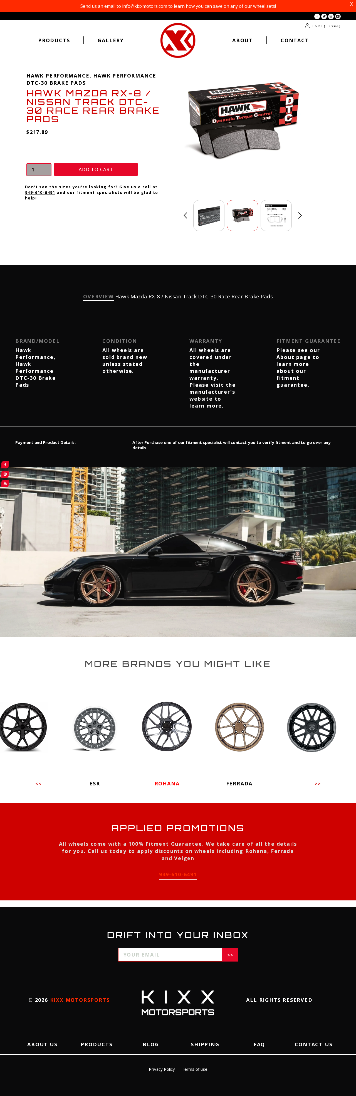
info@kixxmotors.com (144, 6)
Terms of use (194, 1069)
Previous (185, 215)
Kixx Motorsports (80, 1000)
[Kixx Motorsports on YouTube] (338, 16)
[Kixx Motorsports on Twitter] (324, 16)
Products (54, 40)
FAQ (259, 1044)
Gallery (111, 40)
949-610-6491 (40, 192)
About (242, 40)
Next (300, 215)
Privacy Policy (162, 1069)
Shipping (205, 1044)
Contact (295, 40)
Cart (326, 26)
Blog (151, 1044)
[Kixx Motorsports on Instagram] (331, 16)
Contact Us (314, 1044)
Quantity (37, 157)
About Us (42, 1044)
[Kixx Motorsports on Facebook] (317, 16)
